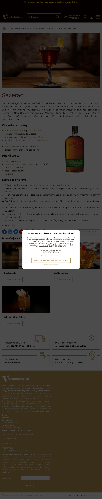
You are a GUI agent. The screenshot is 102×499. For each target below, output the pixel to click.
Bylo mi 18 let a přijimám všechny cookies (51, 260)
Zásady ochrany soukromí (51, 256)
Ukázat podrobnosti (51, 265)
